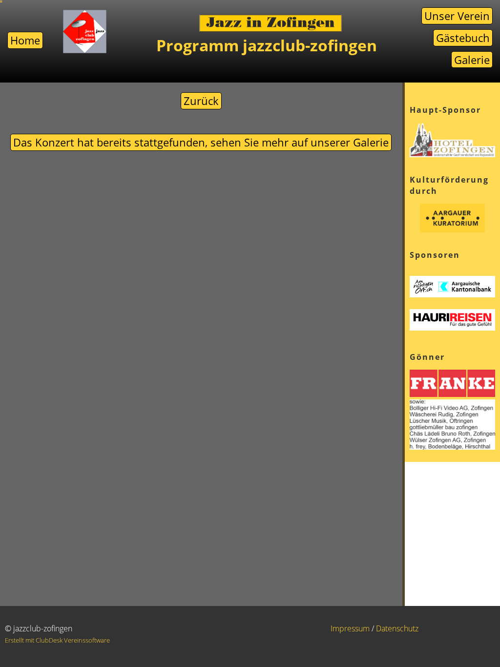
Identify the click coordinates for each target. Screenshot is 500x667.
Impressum (350, 628)
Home (25, 40)
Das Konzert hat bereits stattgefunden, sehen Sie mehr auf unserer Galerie (201, 142)
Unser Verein (457, 15)
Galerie (472, 59)
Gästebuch (463, 37)
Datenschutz (397, 628)
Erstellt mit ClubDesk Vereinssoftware (57, 640)
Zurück (201, 100)
